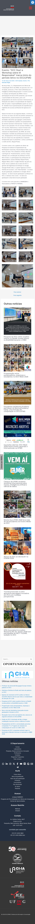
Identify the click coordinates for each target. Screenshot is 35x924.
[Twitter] (14, 764)
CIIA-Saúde (18, 80)
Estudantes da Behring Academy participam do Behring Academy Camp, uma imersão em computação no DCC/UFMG (16, 409)
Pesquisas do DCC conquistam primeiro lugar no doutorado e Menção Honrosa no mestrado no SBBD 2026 (17, 732)
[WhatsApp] (3, 764)
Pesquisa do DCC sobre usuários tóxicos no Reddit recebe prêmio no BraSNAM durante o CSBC (16, 338)
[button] (32, 2)
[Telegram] (17, 767)
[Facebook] (17, 764)
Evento (25, 80)
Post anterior (17, 292)
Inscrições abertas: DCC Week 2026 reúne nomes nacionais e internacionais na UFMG (16, 446)
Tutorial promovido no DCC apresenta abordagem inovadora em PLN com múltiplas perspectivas (16, 594)
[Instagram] (10, 764)
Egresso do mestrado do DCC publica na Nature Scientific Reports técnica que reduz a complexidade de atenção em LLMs (17, 696)
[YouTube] (21, 764)
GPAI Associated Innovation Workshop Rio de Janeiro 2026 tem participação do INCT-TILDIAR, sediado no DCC (17, 632)
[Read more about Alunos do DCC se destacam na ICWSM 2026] (17, 541)
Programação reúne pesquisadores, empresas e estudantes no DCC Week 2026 (16, 375)
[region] (17, 670)
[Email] (32, 764)
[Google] (28, 764)
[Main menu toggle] (30, 8)
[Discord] (24, 764)
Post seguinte (17, 295)
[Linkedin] (6, 764)
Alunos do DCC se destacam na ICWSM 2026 (16, 557)
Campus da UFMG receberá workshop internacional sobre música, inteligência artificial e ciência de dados (15, 484)
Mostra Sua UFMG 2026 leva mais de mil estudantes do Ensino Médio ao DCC (17, 521)
